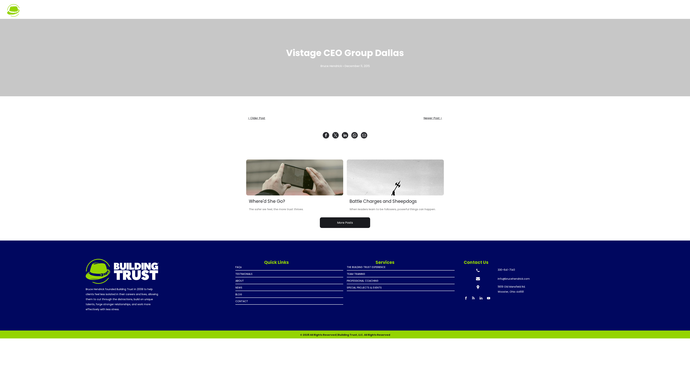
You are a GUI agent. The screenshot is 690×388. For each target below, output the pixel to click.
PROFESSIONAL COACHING (362, 281)
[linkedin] (481, 299)
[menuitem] (596, 8)
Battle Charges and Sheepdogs (383, 201)
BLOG (238, 294)
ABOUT (239, 281)
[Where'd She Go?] (294, 177)
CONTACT (241, 301)
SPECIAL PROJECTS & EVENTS (364, 287)
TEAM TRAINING (356, 274)
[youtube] (488, 299)
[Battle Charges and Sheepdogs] (395, 177)
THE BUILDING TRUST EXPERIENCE (366, 267)
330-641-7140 (506, 270)
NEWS (238, 287)
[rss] (473, 299)
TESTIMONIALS (243, 274)
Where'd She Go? (267, 201)
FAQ (237, 267)
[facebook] (465, 299)
